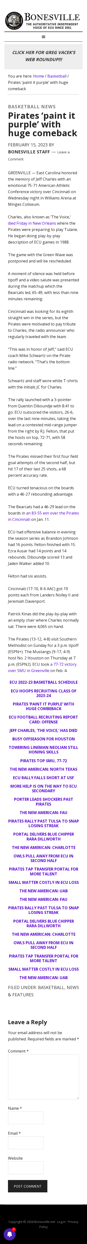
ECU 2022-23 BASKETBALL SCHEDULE (44, 682)
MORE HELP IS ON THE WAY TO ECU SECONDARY (43, 788)
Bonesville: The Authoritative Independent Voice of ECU (43, 21)
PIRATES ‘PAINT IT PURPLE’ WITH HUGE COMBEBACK (43, 706)
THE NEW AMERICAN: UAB (43, 891)
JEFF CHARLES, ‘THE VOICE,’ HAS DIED (43, 730)
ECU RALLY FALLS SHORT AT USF (43, 777)
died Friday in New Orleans (32, 223)
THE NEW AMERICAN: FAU (43, 812)
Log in (61, 1222)
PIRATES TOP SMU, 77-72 (43, 760)
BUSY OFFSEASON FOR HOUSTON (43, 739)
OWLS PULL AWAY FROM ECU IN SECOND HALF (43, 858)
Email (14, 1133)
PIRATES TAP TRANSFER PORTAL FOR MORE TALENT (43, 871)
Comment (18, 1051)
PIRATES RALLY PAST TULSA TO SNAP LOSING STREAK (43, 823)
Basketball (51, 987)
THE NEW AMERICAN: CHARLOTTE (43, 847)
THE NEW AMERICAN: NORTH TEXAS (43, 769)
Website (15, 1158)
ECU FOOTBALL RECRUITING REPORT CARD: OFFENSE (43, 719)
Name (15, 1108)
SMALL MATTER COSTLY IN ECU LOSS (43, 882)
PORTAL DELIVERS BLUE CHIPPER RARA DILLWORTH (43, 836)
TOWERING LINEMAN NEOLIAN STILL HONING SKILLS (43, 750)
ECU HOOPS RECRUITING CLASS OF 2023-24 (43, 693)
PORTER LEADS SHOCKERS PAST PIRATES (43, 802)
